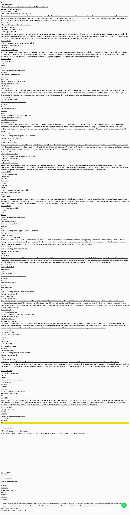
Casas (3, 492)
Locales (4, 495)
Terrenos (4, 488)
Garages (4, 499)
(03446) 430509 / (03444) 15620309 (15, 431)
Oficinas (4, 486)
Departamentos (7, 490)
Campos (4, 497)
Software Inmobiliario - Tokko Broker (13, 510)
